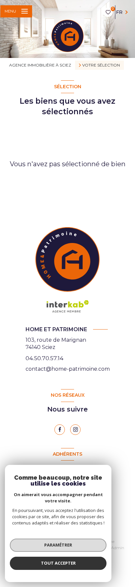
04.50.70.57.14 (45, 358)
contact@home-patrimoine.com (68, 369)
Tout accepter (58, 563)
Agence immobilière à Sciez (40, 65)
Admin (117, 547)
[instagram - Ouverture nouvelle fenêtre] (75, 429)
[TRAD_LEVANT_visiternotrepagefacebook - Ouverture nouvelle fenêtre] (59, 429)
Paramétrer (58, 545)
